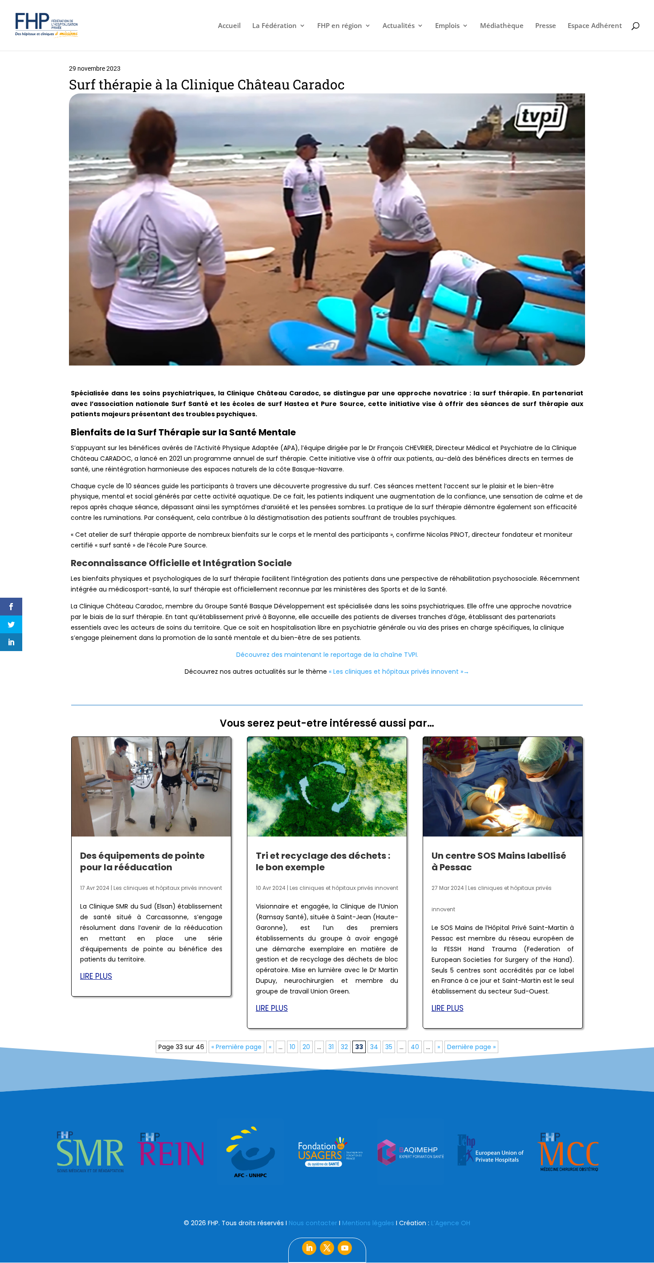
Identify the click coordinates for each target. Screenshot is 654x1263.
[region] (327, 1151)
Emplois (447, 26)
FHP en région (339, 26)
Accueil (229, 26)
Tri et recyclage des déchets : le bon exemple (323, 861)
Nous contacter (313, 1223)
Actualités (399, 26)
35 (388, 1046)
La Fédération (274, 26)
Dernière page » (471, 1046)
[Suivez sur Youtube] (345, 1248)
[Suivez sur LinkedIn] (309, 1248)
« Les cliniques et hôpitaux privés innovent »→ (399, 671)
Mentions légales (368, 1223)
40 (415, 1046)
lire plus (96, 976)
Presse (545, 26)
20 (306, 1046)
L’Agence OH (450, 1223)
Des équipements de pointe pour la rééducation (142, 861)
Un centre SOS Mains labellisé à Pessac (499, 861)
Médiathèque (502, 26)
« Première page (236, 1046)
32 (344, 1046)
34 (374, 1046)
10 (292, 1046)
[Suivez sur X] (327, 1248)
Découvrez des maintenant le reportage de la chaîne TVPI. (327, 654)
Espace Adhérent (595, 26)
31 (331, 1046)
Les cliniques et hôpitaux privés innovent (167, 888)
